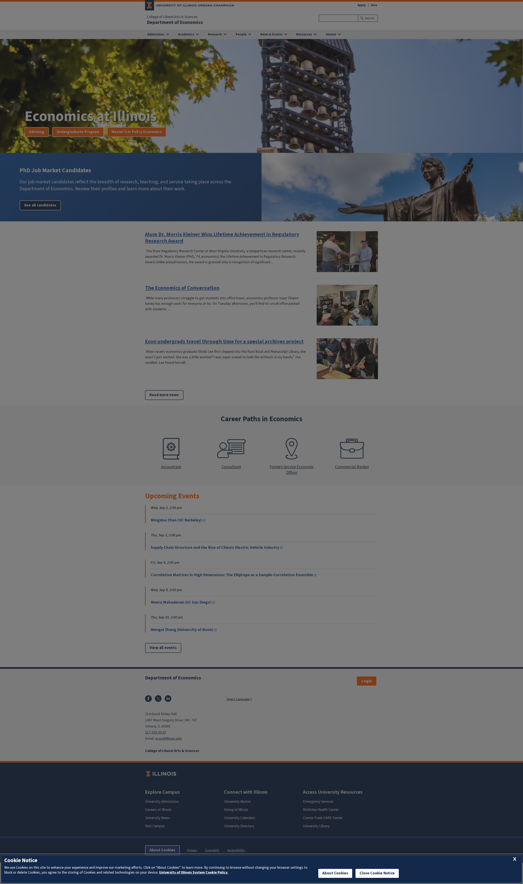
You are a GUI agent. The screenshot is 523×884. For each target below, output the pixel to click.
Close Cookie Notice (377, 873)
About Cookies (335, 873)
